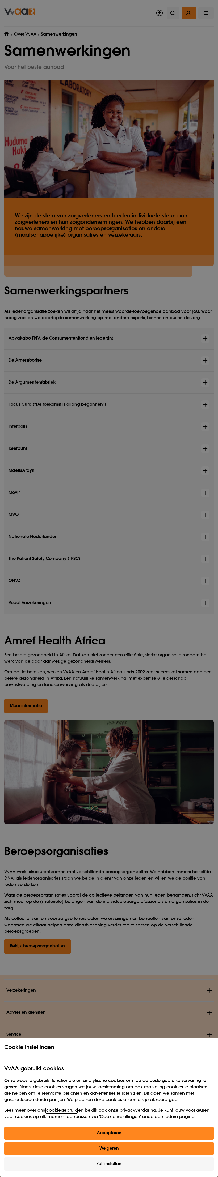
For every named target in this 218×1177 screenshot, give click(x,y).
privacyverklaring (138, 1110)
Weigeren (109, 1148)
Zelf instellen (109, 1164)
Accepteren (109, 1133)
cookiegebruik (61, 1110)
